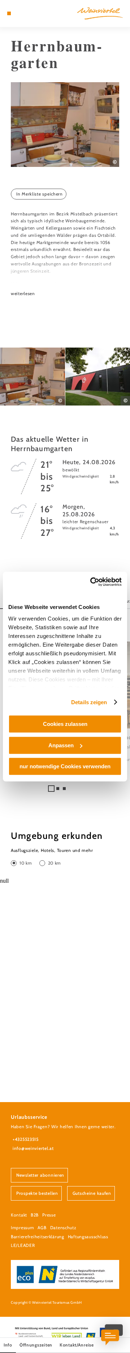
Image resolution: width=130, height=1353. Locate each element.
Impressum (22, 1227)
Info (8, 1345)
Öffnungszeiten (36, 1345)
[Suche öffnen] (30, 13)
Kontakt (19, 1215)
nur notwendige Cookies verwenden (65, 766)
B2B (35, 1215)
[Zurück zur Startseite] (100, 13)
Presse (49, 1215)
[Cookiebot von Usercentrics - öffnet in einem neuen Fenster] (92, 582)
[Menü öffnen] (9, 13)
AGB (42, 1227)
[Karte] (20, 13)
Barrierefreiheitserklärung (37, 1236)
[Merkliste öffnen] (25, 13)
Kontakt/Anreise (77, 1345)
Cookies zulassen (65, 724)
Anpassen (61, 745)
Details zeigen (89, 702)
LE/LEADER (23, 1245)
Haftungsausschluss (88, 1236)
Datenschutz (63, 1227)
